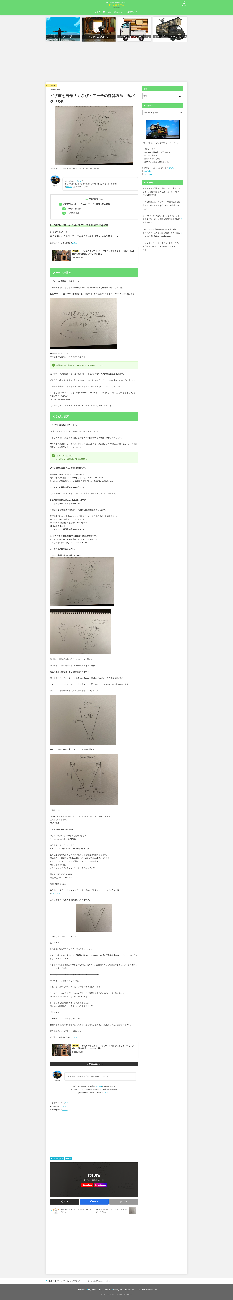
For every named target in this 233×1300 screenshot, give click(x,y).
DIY (98, 12)
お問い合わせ (105, 1290)
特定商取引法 (131, 1290)
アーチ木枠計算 (72, 209)
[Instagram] (100, 1185)
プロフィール (133, 12)
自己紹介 (82, 1290)
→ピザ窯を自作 (51, 85)
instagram (120, 12)
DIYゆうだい (111, 1294)
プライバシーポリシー (149, 1290)
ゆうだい (78, 181)
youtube (108, 12)
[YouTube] (87, 1185)
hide (101, 199)
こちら (74, 243)
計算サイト (55, 893)
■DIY (69, 1159)
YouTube (69, 187)
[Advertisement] (116, 61)
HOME (50, 1281)
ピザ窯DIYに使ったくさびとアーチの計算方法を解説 (85, 204)
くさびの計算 (71, 213)
